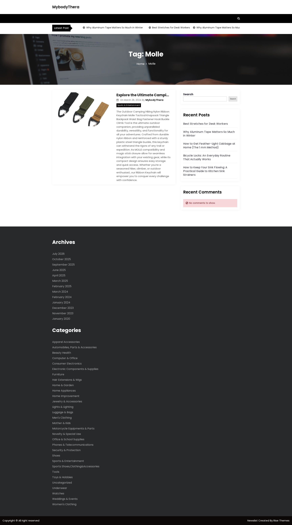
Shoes (56, 456)
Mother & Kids (61, 423)
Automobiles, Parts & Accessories (74, 347)
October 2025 (61, 259)
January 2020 (61, 319)
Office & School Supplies (68, 439)
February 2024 (62, 297)
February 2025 (61, 286)
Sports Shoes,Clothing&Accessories (75, 466)
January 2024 (61, 302)
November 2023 (62, 313)
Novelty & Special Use (66, 434)
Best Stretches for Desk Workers (165, 27)
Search (188, 94)
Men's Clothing (62, 418)
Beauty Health (61, 353)
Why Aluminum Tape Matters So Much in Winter (109, 27)
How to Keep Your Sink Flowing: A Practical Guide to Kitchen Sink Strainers (205, 171)
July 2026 (58, 254)
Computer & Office (65, 358)
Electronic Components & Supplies (75, 369)
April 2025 (58, 275)
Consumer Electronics (67, 364)
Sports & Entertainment (128, 105)
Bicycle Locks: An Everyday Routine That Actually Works (206, 157)
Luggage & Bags (62, 412)
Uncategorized (62, 483)
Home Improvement (65, 396)
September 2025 (63, 265)
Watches (58, 493)
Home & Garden (63, 385)
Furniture (58, 374)
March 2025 (60, 281)
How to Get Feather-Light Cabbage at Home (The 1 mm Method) (209, 145)
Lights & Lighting (62, 407)
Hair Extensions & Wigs (67, 380)
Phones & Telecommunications (72, 445)
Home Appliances (64, 391)
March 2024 (60, 292)
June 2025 (59, 270)
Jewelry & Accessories (67, 401)
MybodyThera (65, 7)
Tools (55, 472)
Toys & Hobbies (62, 477)
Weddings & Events (65, 499)
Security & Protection (66, 450)
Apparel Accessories (66, 342)
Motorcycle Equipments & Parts (73, 428)
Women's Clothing (64, 504)
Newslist (252, 520)
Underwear (59, 488)
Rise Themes (281, 520)
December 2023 (63, 308)
